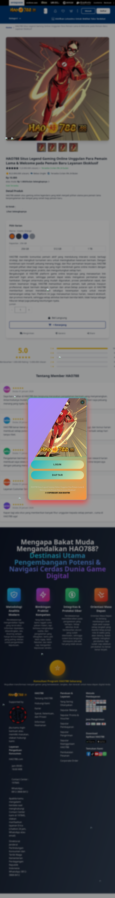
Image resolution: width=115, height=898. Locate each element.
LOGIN (57, 464)
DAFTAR (57, 475)
